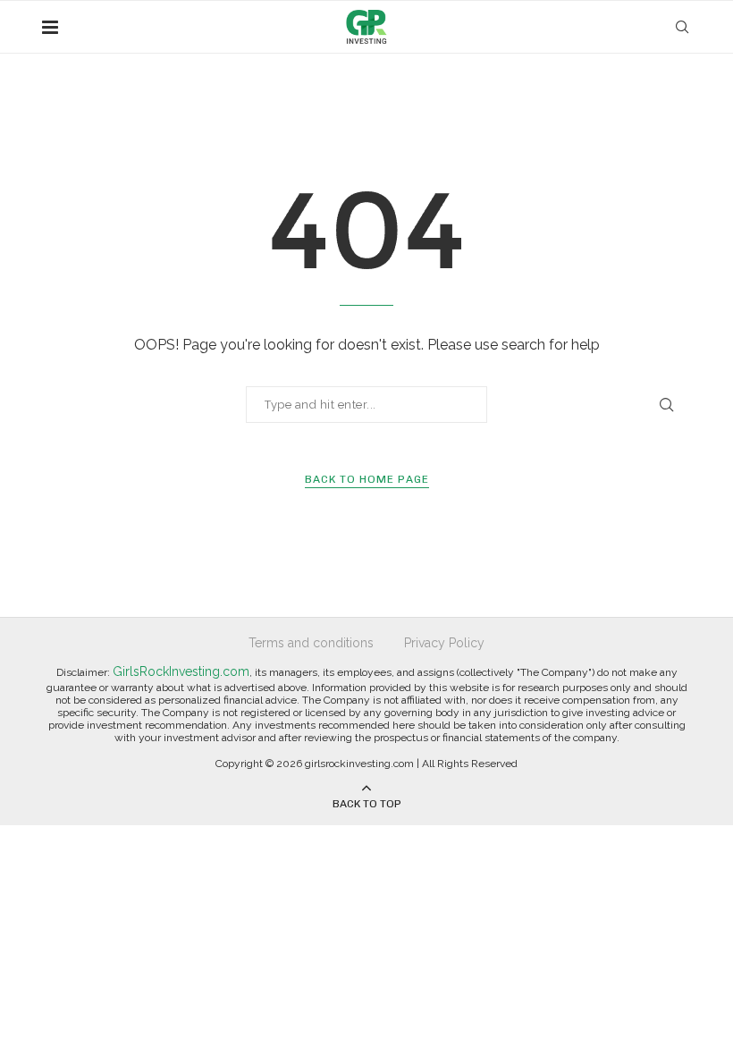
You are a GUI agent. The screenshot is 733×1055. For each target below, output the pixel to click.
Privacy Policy (444, 643)
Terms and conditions (311, 643)
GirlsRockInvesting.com (181, 671)
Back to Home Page (367, 479)
